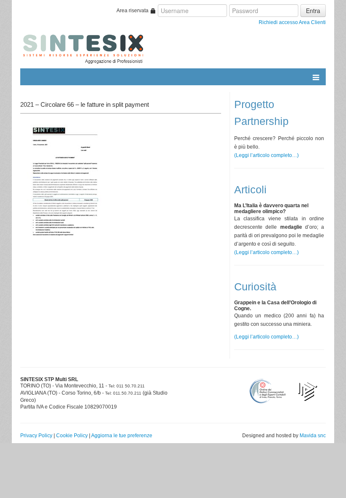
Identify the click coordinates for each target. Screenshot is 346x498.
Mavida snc (313, 435)
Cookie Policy (72, 435)
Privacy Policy (36, 435)
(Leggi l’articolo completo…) (266, 155)
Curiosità (255, 286)
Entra (313, 10)
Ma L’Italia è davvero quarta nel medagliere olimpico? (271, 208)
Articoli (250, 189)
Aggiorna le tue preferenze (121, 435)
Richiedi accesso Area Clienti (292, 22)
